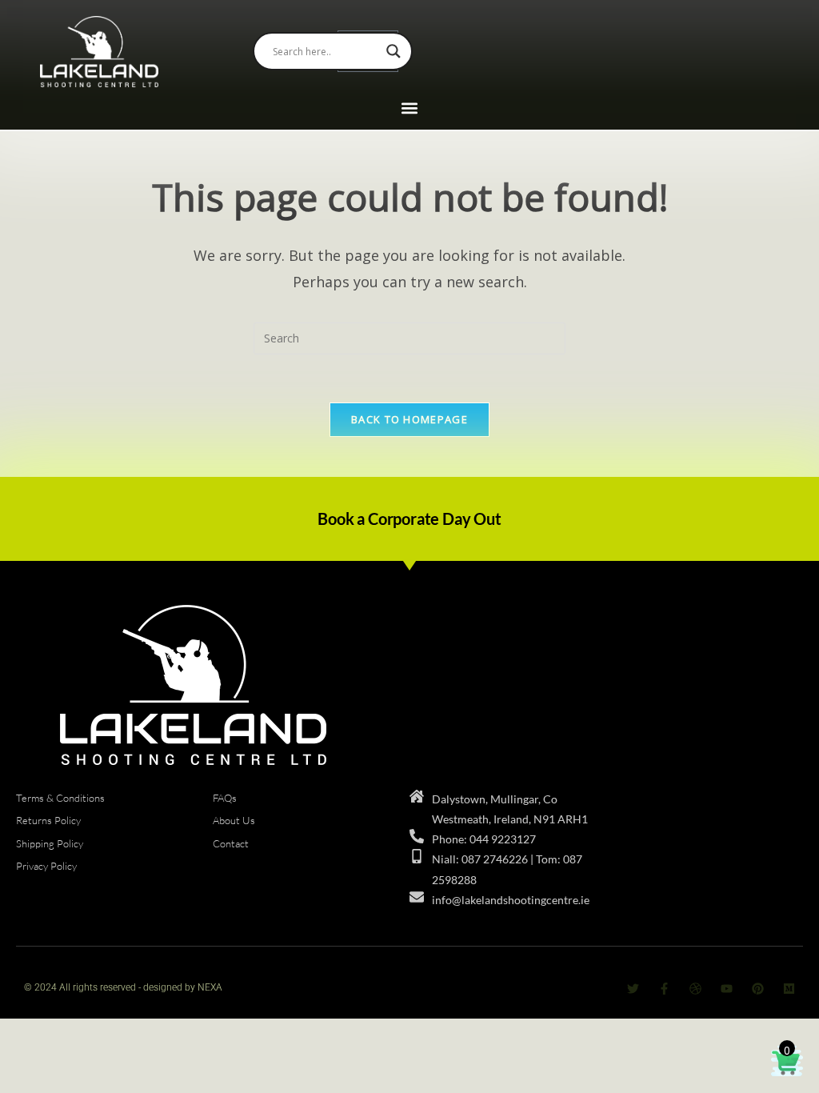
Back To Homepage (409, 419)
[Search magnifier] (393, 51)
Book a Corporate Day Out (409, 518)
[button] (410, 108)
